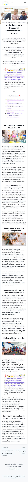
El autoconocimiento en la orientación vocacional (21, 450)
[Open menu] (25, 3)
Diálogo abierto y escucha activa (14, 113)
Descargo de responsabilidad (14, 466)
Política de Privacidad (10, 464)
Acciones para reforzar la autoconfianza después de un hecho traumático (7, 451)
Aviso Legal (20, 464)
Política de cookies (14, 469)
